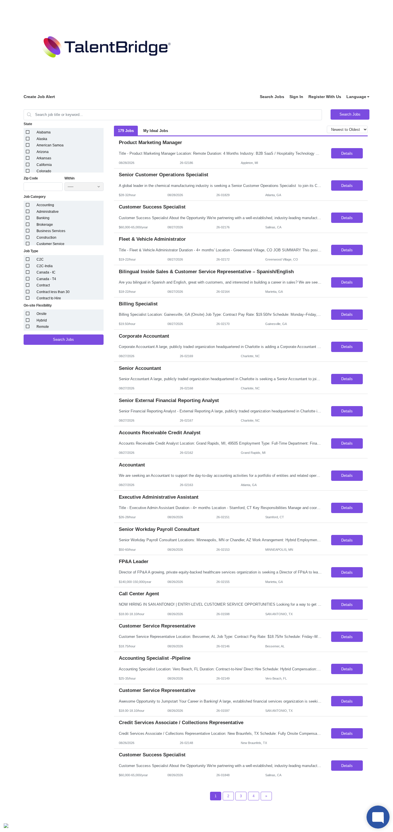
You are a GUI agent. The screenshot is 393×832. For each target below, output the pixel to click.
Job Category (35, 197)
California (44, 165)
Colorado (44, 171)
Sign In (296, 96)
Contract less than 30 (53, 292)
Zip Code (31, 178)
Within (69, 178)
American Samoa (50, 145)
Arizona (43, 152)
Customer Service (50, 244)
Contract (43, 285)
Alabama (44, 132)
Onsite (42, 314)
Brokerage (45, 225)
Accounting (45, 205)
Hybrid (42, 320)
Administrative (48, 212)
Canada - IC (46, 272)
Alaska (42, 139)
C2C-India (45, 266)
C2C (40, 259)
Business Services (51, 231)
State (28, 124)
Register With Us (324, 96)
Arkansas (44, 158)
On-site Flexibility (38, 305)
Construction (46, 238)
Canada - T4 (46, 279)
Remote (43, 327)
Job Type (31, 251)
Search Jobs (272, 96)
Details (347, 153)
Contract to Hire (49, 298)
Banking (43, 218)
